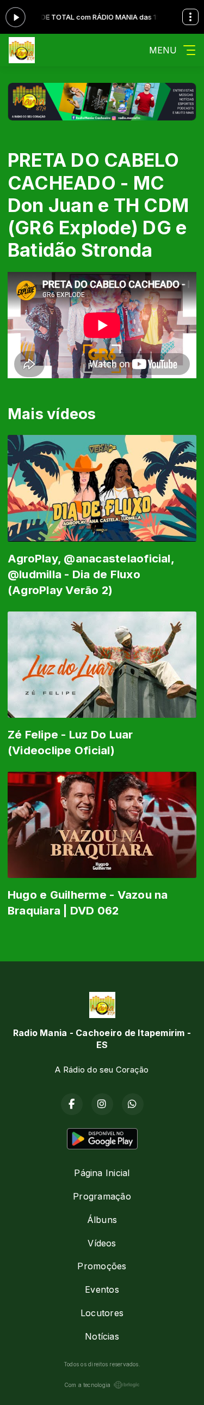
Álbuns (102, 1219)
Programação (102, 1196)
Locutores (102, 1312)
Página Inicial (101, 1172)
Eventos (102, 1289)
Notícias (102, 1336)
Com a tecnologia (87, 1385)
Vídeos (102, 1243)
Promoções (101, 1266)
